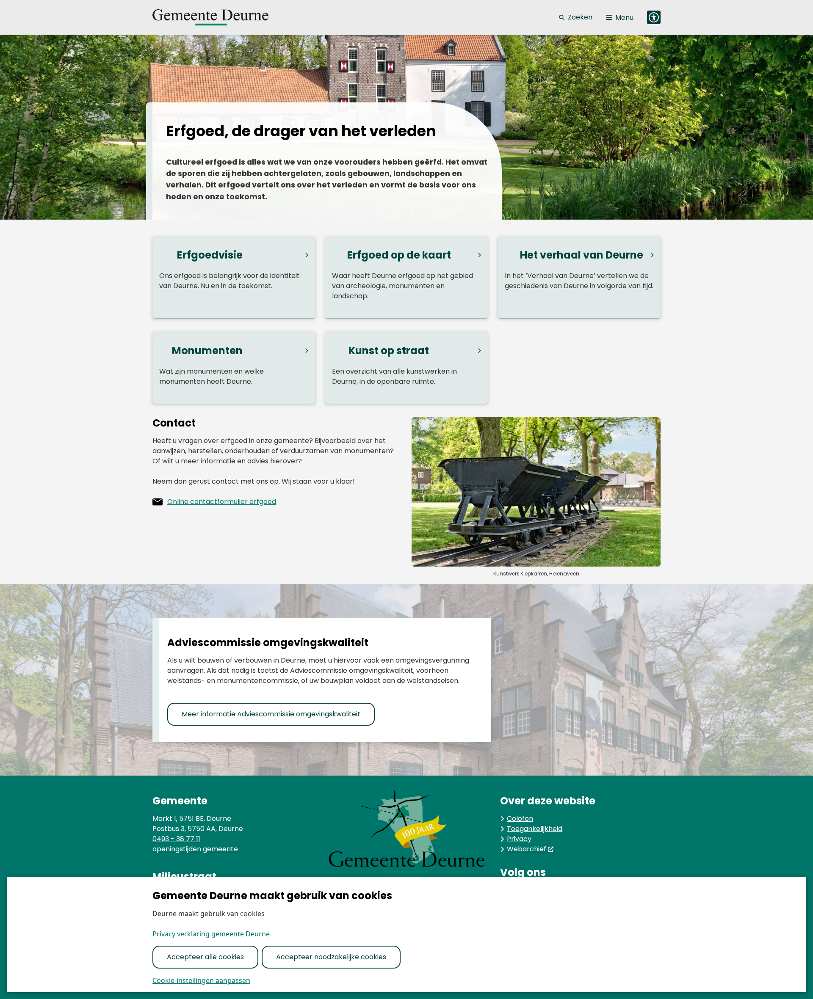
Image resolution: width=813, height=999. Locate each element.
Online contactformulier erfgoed (221, 501)
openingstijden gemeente (195, 849)
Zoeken (580, 17)
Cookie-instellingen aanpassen (201, 980)
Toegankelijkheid (534, 829)
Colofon (520, 818)
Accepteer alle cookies (205, 957)
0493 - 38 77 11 (176, 839)
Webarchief (526, 849)
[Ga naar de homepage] (220, 17)
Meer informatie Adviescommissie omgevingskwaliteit (271, 714)
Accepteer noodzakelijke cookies (331, 957)
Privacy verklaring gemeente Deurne (211, 933)
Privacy (519, 839)
